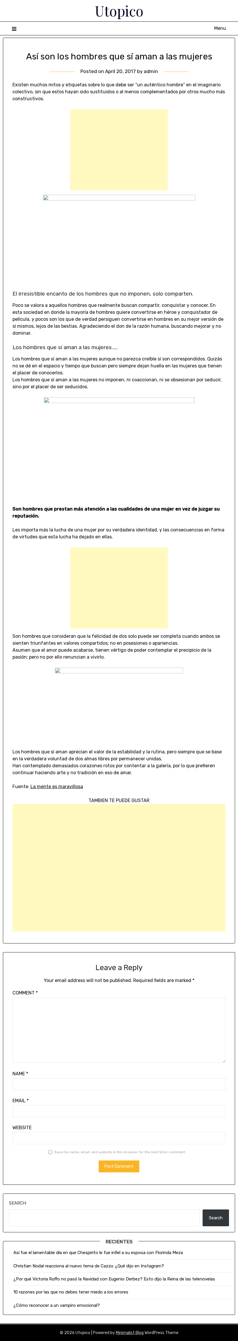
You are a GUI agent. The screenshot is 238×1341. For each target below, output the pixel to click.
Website (22, 1127)
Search (17, 1203)
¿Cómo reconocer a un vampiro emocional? (56, 1305)
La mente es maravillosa (56, 786)
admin (151, 71)
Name (20, 1073)
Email (20, 1100)
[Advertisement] (119, 149)
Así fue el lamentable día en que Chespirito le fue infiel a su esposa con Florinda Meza (98, 1252)
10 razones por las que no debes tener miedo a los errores (70, 1292)
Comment (25, 993)
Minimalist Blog (130, 1332)
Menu (220, 28)
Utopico (119, 10)
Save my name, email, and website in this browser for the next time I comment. (120, 1152)
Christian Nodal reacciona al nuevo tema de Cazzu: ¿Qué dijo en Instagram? (89, 1266)
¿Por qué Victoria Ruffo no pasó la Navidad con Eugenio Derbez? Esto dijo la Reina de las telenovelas (114, 1279)
